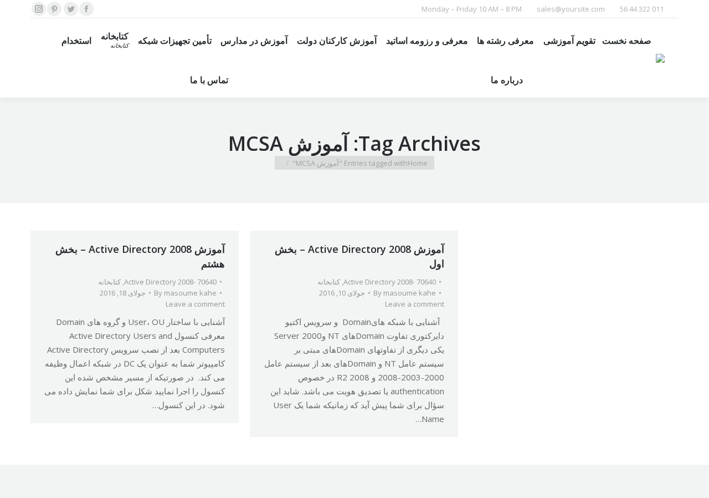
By (185, 293)
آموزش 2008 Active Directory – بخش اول (359, 256)
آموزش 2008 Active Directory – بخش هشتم (140, 256)
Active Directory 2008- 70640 (170, 282)
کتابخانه (109, 282)
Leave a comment (195, 304)
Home (418, 163)
